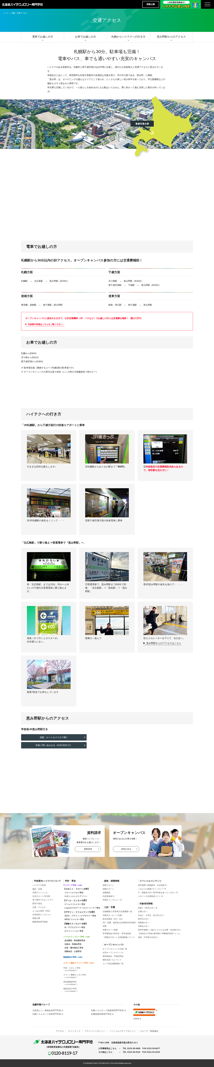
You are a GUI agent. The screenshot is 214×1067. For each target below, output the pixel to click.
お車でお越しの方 (85, 36)
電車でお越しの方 (42, 36)
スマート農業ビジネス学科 (74, 976)
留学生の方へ (143, 919)
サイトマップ (74, 1031)
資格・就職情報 (111, 881)
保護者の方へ (143, 922)
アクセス (60, 1031)
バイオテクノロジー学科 (77, 937)
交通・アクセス (39, 907)
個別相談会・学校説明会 (113, 956)
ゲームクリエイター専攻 (74, 904)
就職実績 (106, 892)
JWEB (136, 1019)
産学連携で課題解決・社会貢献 (151, 885)
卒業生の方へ (143, 926)
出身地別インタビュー (41, 914)
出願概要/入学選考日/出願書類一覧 (117, 911)
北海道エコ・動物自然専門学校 (46, 1010)
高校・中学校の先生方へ (148, 937)
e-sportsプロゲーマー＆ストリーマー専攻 (82, 908)
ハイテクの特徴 (39, 885)
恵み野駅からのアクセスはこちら (163, 643)
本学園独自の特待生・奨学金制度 (117, 933)
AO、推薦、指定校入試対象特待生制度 (119, 922)
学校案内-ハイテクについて (47, 881)
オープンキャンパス (114, 944)
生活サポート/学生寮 (41, 896)
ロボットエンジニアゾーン (75, 896)
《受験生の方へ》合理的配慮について (119, 937)
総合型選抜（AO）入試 (112, 919)
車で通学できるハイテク (42, 900)
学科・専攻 (70, 881)
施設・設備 (37, 889)
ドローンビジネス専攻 (73, 892)
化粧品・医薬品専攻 (73, 944)
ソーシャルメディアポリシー (122, 1031)
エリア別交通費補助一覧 (113, 964)
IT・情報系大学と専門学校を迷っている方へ (157, 892)
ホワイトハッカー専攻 (73, 931)
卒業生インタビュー (111, 900)
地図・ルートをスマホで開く (54, 737)
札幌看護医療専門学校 (101, 1014)
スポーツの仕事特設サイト (149, 896)
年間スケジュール (40, 892)
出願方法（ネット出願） (113, 915)
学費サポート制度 (110, 930)
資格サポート (108, 885)
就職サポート (108, 889)
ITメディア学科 (73, 885)
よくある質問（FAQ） (41, 911)
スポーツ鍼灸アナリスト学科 (79, 963)
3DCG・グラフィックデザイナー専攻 (80, 916)
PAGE (206, 1060)
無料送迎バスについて (112, 960)
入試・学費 (109, 907)
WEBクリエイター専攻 (74, 919)
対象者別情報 (146, 903)
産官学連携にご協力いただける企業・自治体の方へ (160, 930)
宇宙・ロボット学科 (71, 969)
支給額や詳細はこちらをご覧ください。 (46, 324)
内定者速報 (107, 896)
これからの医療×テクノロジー (151, 889)
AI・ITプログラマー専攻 (74, 927)
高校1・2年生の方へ (146, 908)
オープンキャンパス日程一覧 (115, 949)
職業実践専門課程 (40, 922)
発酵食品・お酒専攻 (73, 951)
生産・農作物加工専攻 (73, 948)
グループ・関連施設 (149, 1031)
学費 (104, 926)
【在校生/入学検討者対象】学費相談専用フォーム (159, 933)
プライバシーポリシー (95, 1031)
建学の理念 (37, 903)
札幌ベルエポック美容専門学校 (46, 1014)
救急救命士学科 (73, 957)
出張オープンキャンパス (113, 952)
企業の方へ (142, 911)
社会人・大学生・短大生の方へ (151, 915)
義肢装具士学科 (70, 990)
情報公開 (151, 4)
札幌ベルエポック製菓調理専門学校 (107, 1010)
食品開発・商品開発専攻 (74, 940)
